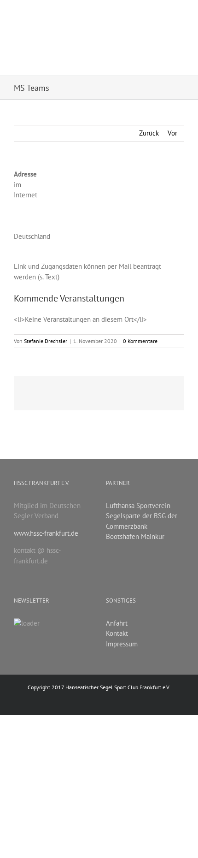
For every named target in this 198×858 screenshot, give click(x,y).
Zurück (149, 133)
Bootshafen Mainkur (135, 536)
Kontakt (117, 633)
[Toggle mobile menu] (180, 14)
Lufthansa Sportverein (138, 505)
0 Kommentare (140, 340)
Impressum (122, 643)
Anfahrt (117, 623)
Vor (172, 133)
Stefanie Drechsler (45, 340)
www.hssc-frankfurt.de (46, 533)
